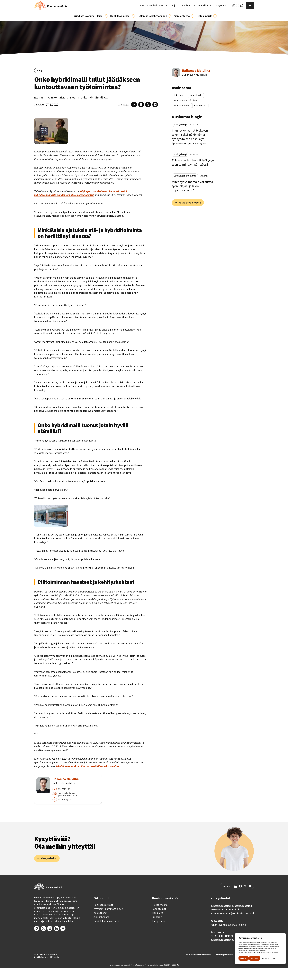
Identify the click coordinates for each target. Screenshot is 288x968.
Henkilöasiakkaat (103, 905)
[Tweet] (245, 886)
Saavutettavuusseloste (198, 954)
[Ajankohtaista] (169, 16)
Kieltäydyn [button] (254, 958)
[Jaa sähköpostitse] (250, 886)
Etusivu (39, 97)
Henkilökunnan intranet (106, 921)
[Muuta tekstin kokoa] (233, 5)
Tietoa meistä (160, 905)
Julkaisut (157, 917)
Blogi (73, 97)
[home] (50, 5)
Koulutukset (100, 913)
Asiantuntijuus (64, 799)
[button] (91, 16)
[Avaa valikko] (250, 5)
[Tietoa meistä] (215, 16)
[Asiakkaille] (133, 16)
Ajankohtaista (56, 97)
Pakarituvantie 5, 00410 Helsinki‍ (228, 924)
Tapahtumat (159, 909)
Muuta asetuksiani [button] (268, 958)
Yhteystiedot (159, 921)
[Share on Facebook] (240, 886)
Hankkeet (157, 913)
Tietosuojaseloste (223, 954)
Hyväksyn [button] (243, 958)
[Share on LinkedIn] (235, 886)
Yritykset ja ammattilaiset (108, 909)
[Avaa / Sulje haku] (241, 5)
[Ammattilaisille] (106, 16)
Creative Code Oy (171, 965)
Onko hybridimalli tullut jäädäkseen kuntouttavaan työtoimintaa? (95, 97)
